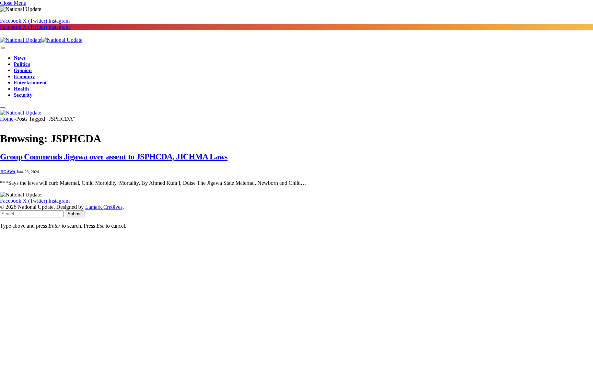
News (20, 58)
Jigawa (7, 172)
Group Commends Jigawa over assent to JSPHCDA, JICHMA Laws (114, 156)
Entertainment (30, 82)
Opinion (23, 70)
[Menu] (3, 48)
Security (23, 95)
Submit (75, 213)
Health (21, 89)
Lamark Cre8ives (104, 207)
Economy (24, 76)
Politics (22, 64)
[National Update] (41, 40)
